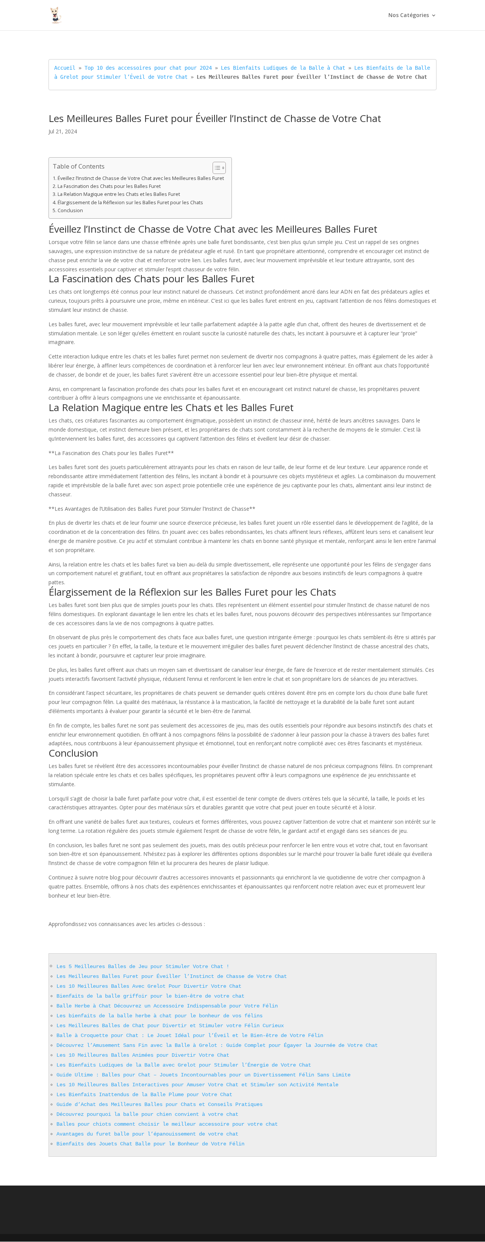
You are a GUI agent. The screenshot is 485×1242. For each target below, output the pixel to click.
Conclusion (70, 210)
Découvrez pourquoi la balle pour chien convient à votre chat (147, 1114)
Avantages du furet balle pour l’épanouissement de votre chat (147, 1134)
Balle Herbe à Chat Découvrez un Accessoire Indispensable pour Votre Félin (167, 1006)
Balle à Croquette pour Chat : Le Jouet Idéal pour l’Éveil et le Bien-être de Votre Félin (189, 1035)
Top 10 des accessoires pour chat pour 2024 (148, 68)
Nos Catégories (408, 16)
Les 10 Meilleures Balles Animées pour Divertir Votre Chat (142, 1055)
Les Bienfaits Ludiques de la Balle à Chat (283, 68)
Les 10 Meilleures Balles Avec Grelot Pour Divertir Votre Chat (148, 986)
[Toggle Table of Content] (215, 167)
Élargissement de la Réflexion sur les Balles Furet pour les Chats (130, 202)
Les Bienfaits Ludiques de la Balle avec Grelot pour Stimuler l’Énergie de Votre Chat (183, 1065)
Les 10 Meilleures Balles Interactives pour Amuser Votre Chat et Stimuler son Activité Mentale (197, 1085)
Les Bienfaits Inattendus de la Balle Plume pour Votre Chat (144, 1095)
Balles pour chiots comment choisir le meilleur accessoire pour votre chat (167, 1124)
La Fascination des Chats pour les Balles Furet (109, 186)
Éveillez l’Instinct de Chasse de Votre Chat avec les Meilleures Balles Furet (141, 178)
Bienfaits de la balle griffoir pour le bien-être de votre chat (150, 996)
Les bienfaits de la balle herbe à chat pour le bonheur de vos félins (159, 1016)
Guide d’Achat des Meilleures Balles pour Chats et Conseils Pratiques (159, 1104)
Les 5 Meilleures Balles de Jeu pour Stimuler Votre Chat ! (142, 967)
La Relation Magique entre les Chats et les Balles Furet (119, 194)
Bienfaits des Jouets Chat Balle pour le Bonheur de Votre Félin (150, 1144)
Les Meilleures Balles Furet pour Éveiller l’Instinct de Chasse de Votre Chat (171, 976)
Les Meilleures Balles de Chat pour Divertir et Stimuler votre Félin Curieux (170, 1026)
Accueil (64, 68)
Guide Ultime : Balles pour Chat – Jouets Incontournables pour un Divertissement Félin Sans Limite (203, 1075)
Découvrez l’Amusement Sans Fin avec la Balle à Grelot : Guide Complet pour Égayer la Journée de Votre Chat (217, 1045)
